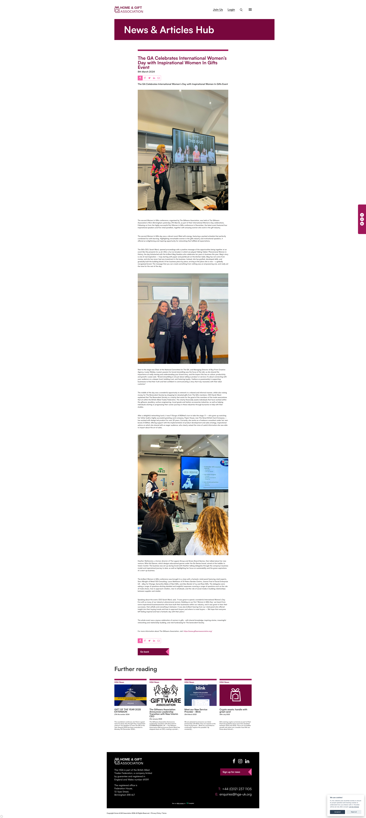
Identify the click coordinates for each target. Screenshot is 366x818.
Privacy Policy (156, 813)
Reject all (354, 812)
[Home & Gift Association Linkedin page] (247, 761)
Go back (144, 651)
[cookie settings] (1, 816)
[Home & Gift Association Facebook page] (234, 761)
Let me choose (354, 807)
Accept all (337, 812)
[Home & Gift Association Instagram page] (240, 761)
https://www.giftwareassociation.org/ (198, 631)
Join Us (218, 9)
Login (231, 9)
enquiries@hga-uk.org (236, 794)
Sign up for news (231, 771)
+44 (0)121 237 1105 (237, 789)
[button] (250, 9)
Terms (164, 813)
